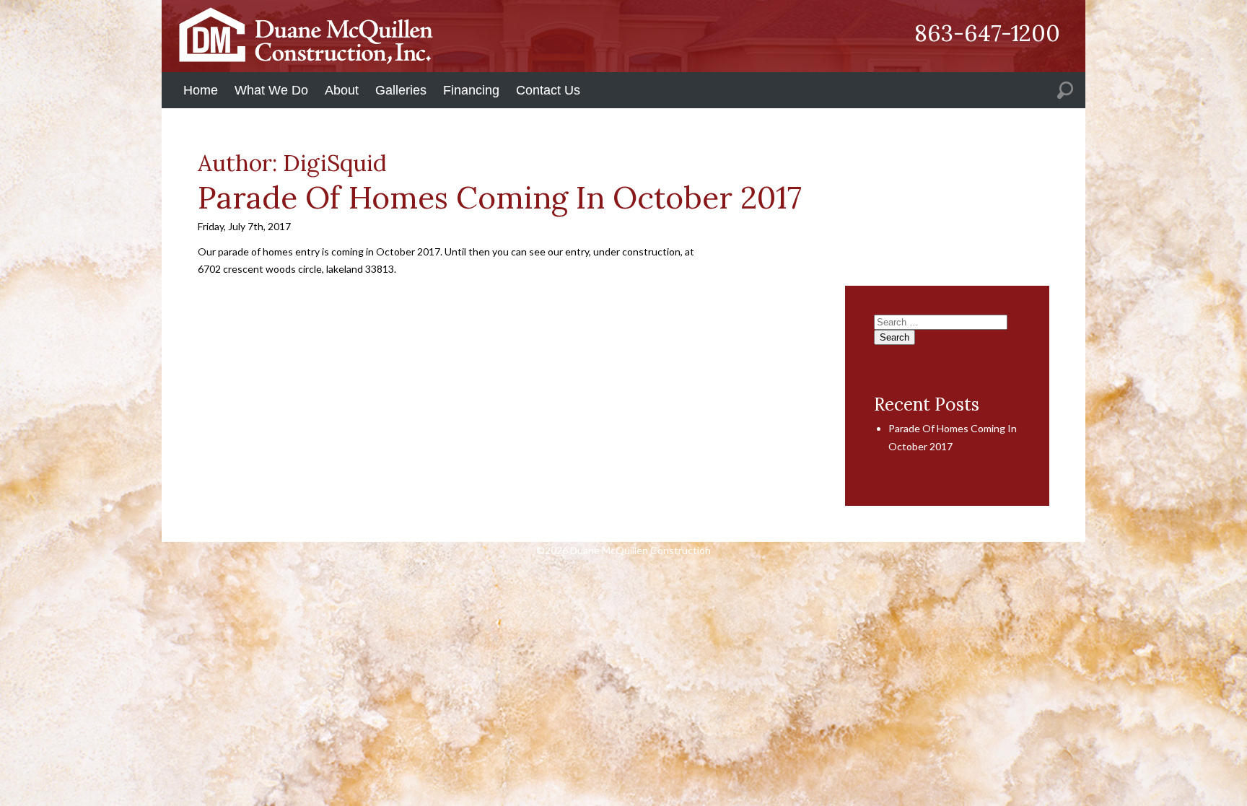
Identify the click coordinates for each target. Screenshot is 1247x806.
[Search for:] (1065, 90)
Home (200, 90)
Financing (471, 90)
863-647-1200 (987, 33)
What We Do (271, 90)
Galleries (400, 90)
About (342, 90)
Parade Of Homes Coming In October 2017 (500, 197)
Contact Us (548, 90)
